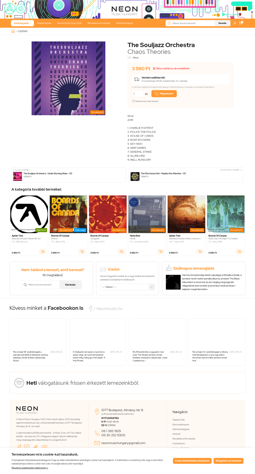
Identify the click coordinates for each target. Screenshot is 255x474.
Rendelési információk (99, 23)
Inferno (54, 238)
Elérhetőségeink (124, 23)
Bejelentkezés (44, 23)
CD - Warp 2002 (97, 242)
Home (132, 238)
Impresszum (179, 443)
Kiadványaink (22, 23)
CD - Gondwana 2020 (139, 242)
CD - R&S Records (19, 242)
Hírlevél (176, 433)
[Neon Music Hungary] (13, 31)
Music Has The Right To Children (223, 238)
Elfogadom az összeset (228, 460)
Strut (135, 57)
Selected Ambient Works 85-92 (26, 238)
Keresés (222, 23)
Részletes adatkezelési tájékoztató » (30, 467)
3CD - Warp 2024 (176, 242)
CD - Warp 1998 (215, 242)
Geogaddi (94, 238)
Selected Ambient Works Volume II (184, 238)
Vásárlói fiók (179, 419)
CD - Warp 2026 (58, 242)
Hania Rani (135, 236)
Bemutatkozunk (181, 424)
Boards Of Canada (60, 236)
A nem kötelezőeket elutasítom (192, 460)
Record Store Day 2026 (69, 23)
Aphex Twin (17, 236)
